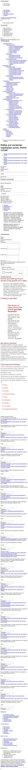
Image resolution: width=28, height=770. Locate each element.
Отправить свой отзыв (6, 276)
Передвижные (9, 75)
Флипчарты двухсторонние (16, 57)
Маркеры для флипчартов (15, 112)
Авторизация (6, 5)
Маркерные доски (7, 43)
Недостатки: (4, 254)
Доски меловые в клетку (15, 72)
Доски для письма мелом (9, 740)
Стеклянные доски (8, 86)
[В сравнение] (9, 462)
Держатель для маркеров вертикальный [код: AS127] (13, 513)
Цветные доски (10, 88)
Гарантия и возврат (8, 730)
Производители (7, 719)
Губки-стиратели (13, 104)
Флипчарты (9, 53)
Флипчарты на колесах (14, 56)
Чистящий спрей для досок (15, 108)
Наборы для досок (13, 103)
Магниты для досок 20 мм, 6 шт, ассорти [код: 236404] (14, 669)
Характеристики (7, 206)
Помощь (5, 15)
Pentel (2, 170)
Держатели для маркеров (15, 106)
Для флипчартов (10, 109)
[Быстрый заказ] (6, 462)
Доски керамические (14, 50)
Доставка (5, 12)
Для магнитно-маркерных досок (14, 100)
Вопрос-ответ (6, 209)
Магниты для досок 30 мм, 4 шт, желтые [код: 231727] (14, 451)
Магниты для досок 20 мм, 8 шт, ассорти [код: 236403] (14, 437)
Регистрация (6, 3)
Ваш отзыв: (3, 260)
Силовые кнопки (13, 122)
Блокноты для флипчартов (15, 110)
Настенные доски (10, 44)
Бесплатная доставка (8, 13)
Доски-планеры (13, 52)
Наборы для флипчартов (15, 113)
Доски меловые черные (15, 69)
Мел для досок (12, 115)
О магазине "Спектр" (8, 714)
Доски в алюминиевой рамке (16, 46)
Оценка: (3, 264)
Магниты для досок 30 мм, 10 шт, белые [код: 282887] (14, 573)
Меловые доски (7, 65)
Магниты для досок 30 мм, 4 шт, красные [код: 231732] (14, 698)
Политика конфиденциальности (11, 716)
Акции (5, 128)
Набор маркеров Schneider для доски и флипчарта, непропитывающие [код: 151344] (13, 556)
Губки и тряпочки (13, 118)
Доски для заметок (8, 91)
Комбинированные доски (12, 97)
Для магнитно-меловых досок (13, 114)
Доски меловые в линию (15, 73)
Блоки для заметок (13, 123)
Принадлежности (7, 99)
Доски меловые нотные (15, 74)
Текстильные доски (11, 96)
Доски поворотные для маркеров (17, 61)
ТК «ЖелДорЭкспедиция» (10, 409)
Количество (3, 176)
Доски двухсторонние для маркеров (18, 60)
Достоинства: (4, 248)
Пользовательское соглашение (10, 717)
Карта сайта (6, 733)
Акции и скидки (7, 721)
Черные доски (9, 90)
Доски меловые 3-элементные (16, 70)
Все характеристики (5, 191)
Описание (5, 205)
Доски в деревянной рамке (15, 47)
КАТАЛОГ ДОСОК (5, 41)
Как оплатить (6, 11)
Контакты (8, 131)
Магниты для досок (14, 105)
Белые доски (9, 87)
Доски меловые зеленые (15, 68)
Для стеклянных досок (11, 124)
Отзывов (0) (6, 207)
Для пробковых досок (11, 121)
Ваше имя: (3, 242)
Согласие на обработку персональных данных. (12, 765)
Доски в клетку (13, 51)
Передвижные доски (11, 59)
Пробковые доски (10, 92)
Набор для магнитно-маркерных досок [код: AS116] (13, 540)
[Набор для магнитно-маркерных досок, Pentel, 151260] (15, 155)
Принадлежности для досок (10, 745)
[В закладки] (8, 462)
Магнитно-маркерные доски (10, 738)
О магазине (6, 130)
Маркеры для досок (14, 101)
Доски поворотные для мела (16, 77)
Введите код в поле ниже (8, 269)
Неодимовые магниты (14, 127)
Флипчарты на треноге (14, 55)
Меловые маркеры (13, 117)
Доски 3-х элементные (14, 48)
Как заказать (6, 10)
